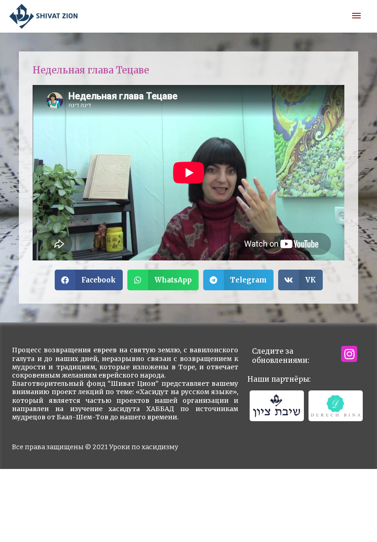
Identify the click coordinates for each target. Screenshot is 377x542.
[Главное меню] (356, 16)
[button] (89, 280)
